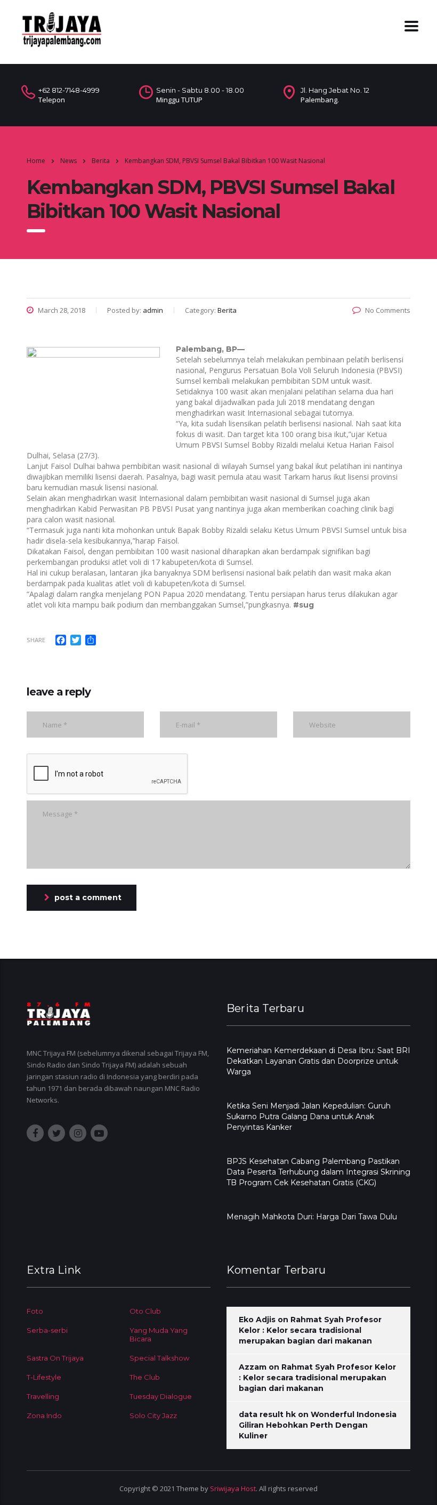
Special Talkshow (159, 1358)
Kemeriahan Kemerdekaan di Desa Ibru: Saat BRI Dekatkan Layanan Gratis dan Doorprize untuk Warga (318, 1061)
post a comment (88, 897)
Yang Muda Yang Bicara (159, 1334)
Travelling (43, 1396)
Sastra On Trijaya (55, 1358)
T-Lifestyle (44, 1377)
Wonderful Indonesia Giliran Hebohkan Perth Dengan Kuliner (317, 1425)
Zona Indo (44, 1415)
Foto (35, 1311)
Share (36, 640)
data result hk (267, 1414)
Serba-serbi (47, 1330)
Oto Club (145, 1311)
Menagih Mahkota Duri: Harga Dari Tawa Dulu (311, 1216)
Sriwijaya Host (233, 1488)
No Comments (387, 310)
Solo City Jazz (153, 1415)
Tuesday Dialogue (161, 1396)
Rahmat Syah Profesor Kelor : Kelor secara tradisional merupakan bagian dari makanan (310, 1330)
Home (36, 160)
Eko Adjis (257, 1319)
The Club (145, 1377)
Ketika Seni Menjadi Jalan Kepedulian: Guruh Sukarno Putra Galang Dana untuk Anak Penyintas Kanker (308, 1116)
